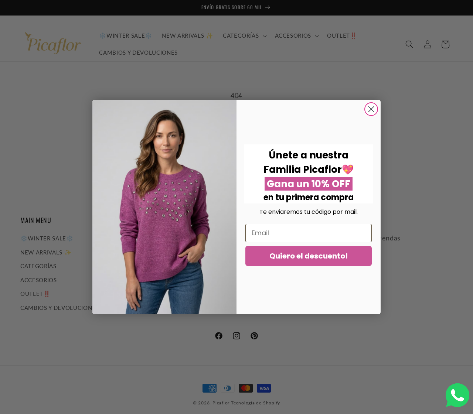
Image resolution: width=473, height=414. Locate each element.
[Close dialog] (371, 109)
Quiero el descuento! (308, 256)
